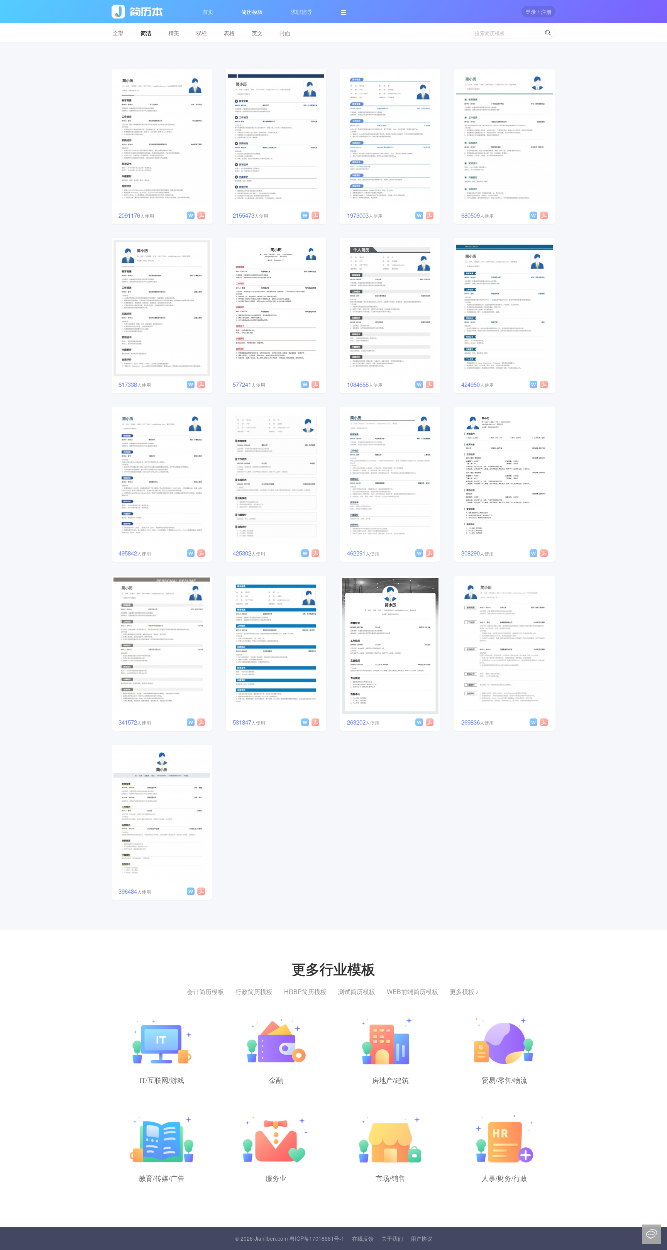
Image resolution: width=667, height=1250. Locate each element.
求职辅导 (301, 11)
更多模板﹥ (465, 991)
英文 (257, 33)
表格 (229, 33)
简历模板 (252, 11)
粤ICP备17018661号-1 (316, 1238)
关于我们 (392, 1238)
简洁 (146, 33)
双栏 (201, 33)
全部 (118, 33)
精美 (173, 33)
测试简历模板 (356, 991)
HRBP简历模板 (305, 991)
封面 (284, 33)
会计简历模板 (205, 991)
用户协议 (421, 1238)
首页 (208, 11)
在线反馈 (363, 1238)
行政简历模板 (254, 991)
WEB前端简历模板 (412, 991)
